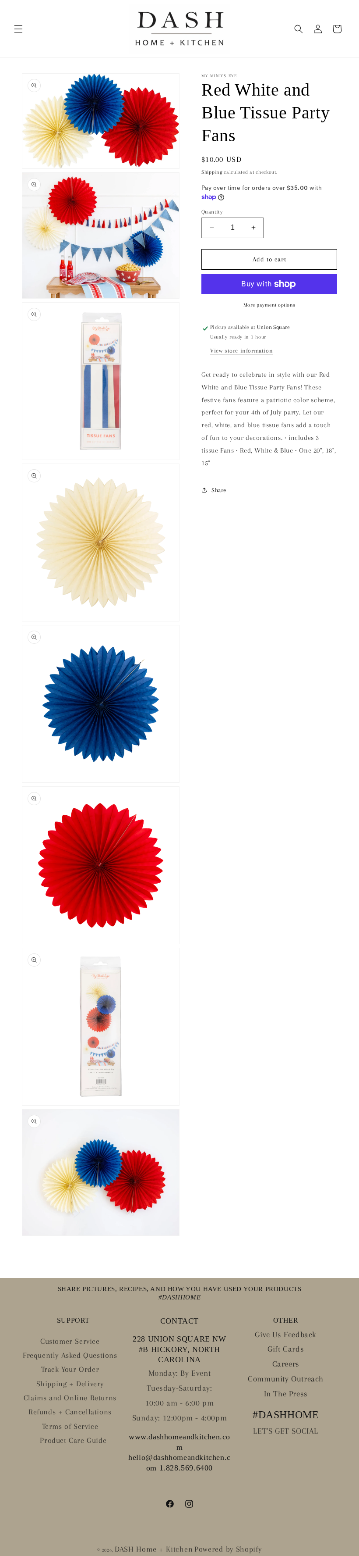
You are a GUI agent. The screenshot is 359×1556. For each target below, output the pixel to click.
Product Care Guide (73, 1440)
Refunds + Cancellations (70, 1411)
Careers (285, 1364)
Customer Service (70, 1341)
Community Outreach (286, 1378)
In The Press (286, 1393)
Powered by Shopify (228, 1549)
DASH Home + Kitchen (154, 1549)
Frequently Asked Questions (70, 1355)
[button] (18, 29)
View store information (241, 350)
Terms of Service (70, 1426)
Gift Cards (285, 1349)
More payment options (269, 305)
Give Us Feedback (286, 1334)
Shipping (211, 172)
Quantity (211, 212)
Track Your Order (70, 1369)
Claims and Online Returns (70, 1397)
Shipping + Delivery (70, 1383)
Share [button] (218, 490)
